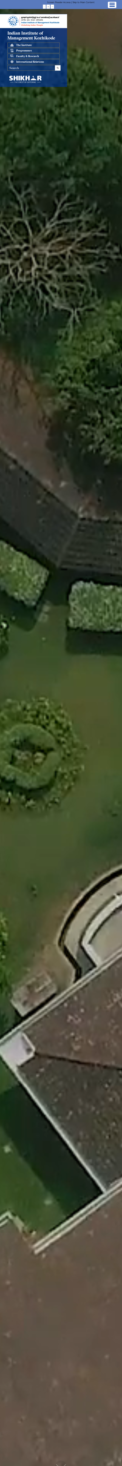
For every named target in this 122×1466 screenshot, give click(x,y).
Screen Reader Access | (59, 2)
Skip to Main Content (83, 2)
